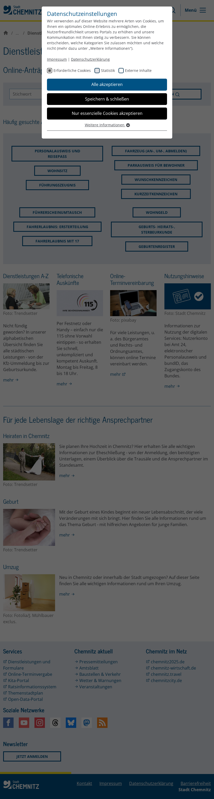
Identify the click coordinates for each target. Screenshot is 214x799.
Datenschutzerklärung (90, 59)
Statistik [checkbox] (108, 70)
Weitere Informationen (105, 124)
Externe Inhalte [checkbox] (138, 70)
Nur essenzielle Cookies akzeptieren (107, 113)
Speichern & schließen (107, 99)
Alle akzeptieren (107, 84)
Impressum (57, 59)
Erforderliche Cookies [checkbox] (72, 70)
